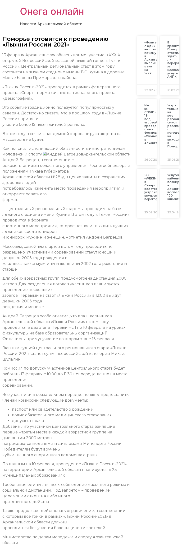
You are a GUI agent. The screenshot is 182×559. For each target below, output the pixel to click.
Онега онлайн (52, 11)
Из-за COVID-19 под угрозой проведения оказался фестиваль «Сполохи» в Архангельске (155, 124)
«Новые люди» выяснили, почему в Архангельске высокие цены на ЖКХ (155, 58)
